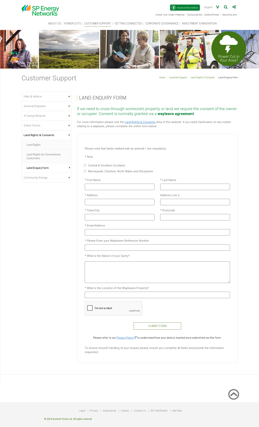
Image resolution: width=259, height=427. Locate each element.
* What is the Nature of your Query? (107, 256)
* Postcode (167, 210)
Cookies (125, 410)
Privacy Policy (126, 337)
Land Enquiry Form (228, 77)
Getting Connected (128, 23)
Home (162, 77)
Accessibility (109, 410)
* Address (91, 195)
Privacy (94, 410)
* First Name (93, 180)
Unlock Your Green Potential (170, 15)
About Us (54, 23)
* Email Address (95, 225)
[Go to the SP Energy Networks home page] (42, 8)
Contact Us (140, 410)
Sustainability (194, 14)
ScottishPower (212, 15)
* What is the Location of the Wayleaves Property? (117, 288)
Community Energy (35, 177)
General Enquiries (35, 106)
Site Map (177, 410)
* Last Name (168, 180)
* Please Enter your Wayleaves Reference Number (117, 240)
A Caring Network (35, 116)
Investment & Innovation (199, 23)
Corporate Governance (162, 23)
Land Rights (34, 144)
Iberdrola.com (230, 15)
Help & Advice (33, 96)
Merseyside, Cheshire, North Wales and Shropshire (120, 171)
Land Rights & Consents (203, 77)
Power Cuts (72, 23)
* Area (89, 156)
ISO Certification (159, 410)
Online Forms (32, 125)
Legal (82, 410)
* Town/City (92, 210)
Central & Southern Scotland (106, 165)
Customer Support (97, 23)
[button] (225, 7)
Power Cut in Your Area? (228, 58)
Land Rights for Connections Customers (44, 156)
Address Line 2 (169, 195)
